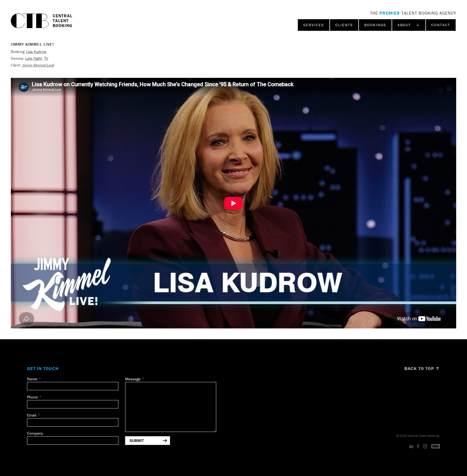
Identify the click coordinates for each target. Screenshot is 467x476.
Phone (32, 397)
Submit (136, 440)
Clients (344, 24)
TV (46, 58)
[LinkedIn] (411, 446)
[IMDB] (435, 446)
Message (133, 378)
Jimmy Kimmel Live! (38, 65)
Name (32, 378)
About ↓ (409, 24)
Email (31, 415)
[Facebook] (418, 446)
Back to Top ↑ (422, 368)
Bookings (375, 24)
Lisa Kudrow (36, 51)
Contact (440, 24)
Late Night (33, 58)
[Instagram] (425, 446)
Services (313, 24)
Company (35, 433)
